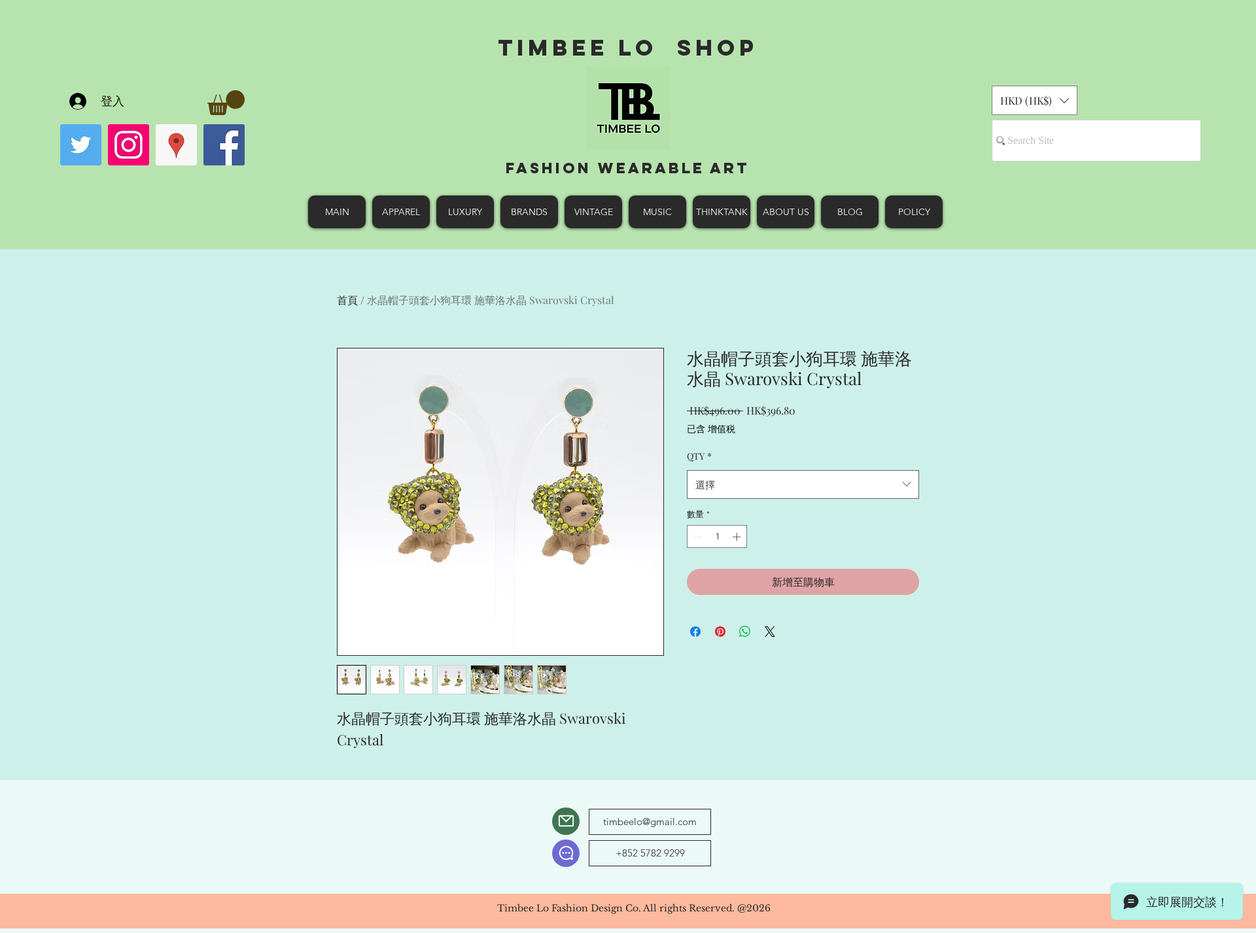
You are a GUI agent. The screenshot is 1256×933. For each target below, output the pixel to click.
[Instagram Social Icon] (128, 144)
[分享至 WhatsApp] (745, 631)
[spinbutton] (717, 537)
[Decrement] (697, 537)
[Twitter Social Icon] (80, 144)
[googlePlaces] (176, 144)
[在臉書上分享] (695, 631)
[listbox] (1034, 100)
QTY (699, 456)
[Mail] (566, 821)
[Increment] (738, 537)
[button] (226, 102)
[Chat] (566, 853)
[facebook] (224, 144)
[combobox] (803, 484)
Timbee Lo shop (628, 47)
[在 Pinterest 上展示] (720, 631)
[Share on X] (770, 631)
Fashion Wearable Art (628, 168)
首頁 (347, 300)
